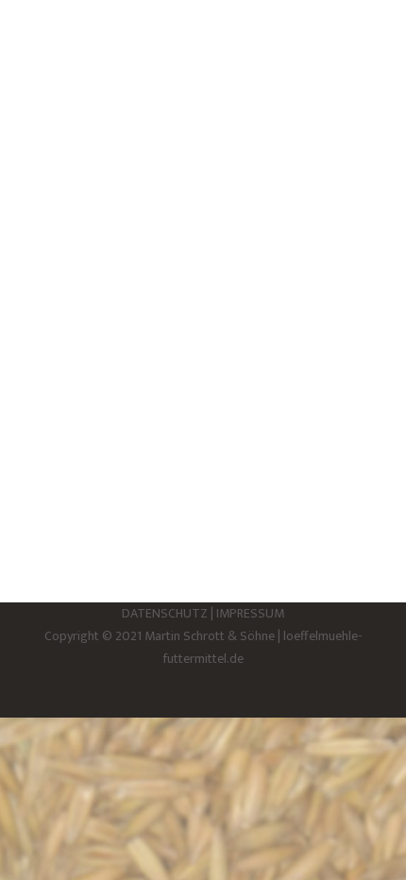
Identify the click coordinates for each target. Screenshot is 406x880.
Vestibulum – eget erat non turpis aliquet (175, 334)
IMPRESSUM (250, 613)
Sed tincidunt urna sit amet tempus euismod (182, 113)
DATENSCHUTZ (165, 613)
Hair (53, 162)
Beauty (60, 383)
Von (118, 162)
